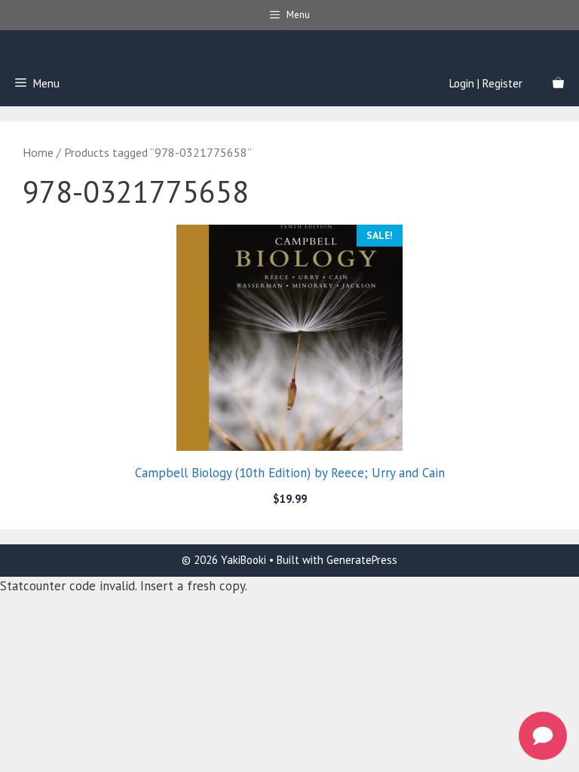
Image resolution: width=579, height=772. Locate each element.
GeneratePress (361, 560)
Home (38, 152)
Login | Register (485, 83)
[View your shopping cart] (558, 83)
